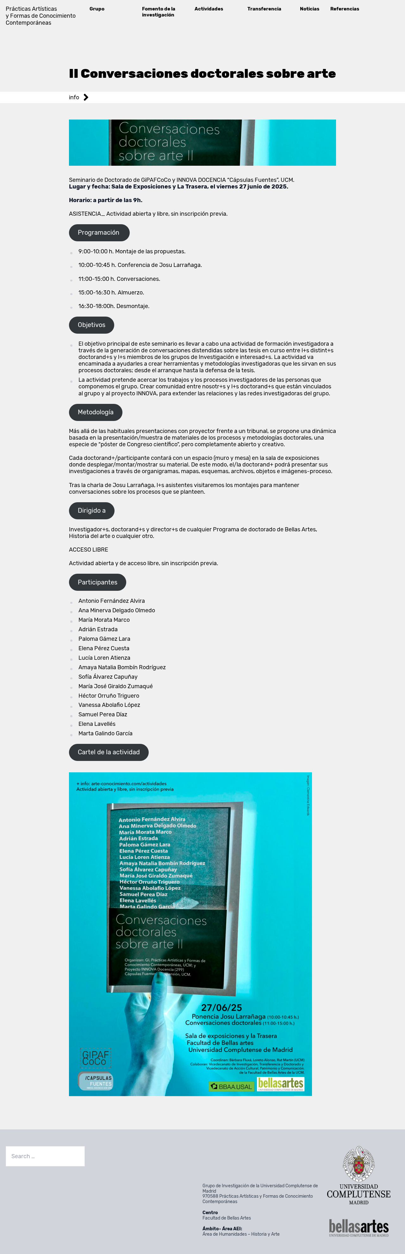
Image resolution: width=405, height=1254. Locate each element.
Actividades (209, 9)
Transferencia (264, 9)
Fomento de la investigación (158, 12)
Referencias (344, 9)
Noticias (309, 9)
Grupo (97, 9)
